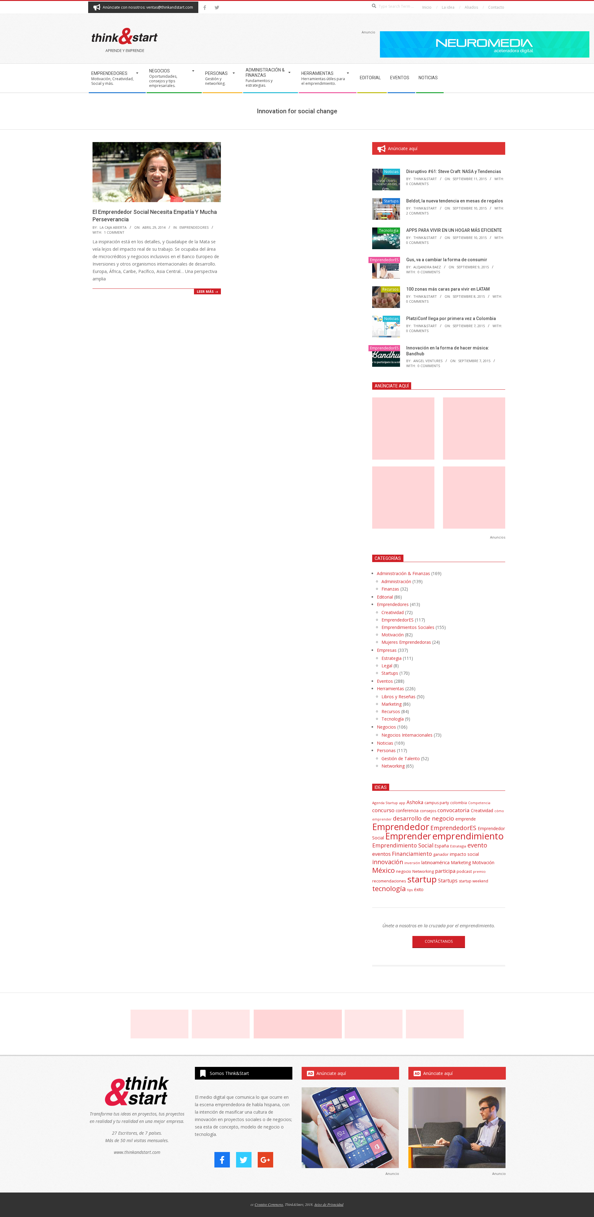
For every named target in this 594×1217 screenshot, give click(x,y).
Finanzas (390, 589)
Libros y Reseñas (398, 696)
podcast (464, 871)
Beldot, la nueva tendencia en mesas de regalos (454, 200)
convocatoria (453, 810)
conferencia (407, 810)
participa (445, 871)
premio (479, 871)
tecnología (389, 888)
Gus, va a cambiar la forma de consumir (446, 259)
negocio (403, 871)
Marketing (391, 704)
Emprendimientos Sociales (407, 627)
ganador (441, 854)
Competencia (479, 802)
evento (477, 845)
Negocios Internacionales (407, 735)
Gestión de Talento (400, 758)
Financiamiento (412, 853)
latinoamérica (435, 862)
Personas (386, 750)
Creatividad (392, 612)
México (383, 870)
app (402, 802)
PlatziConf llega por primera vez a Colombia (451, 318)
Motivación (392, 635)
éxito (419, 889)
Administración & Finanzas (403, 573)
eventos (381, 854)
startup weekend (473, 881)
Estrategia (391, 658)
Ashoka (415, 802)
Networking (393, 766)
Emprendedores (393, 604)
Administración (396, 581)
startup (422, 879)
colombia (458, 802)
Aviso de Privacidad (328, 1204)
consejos (428, 810)
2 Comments (417, 213)
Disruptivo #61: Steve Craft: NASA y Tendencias (453, 171)
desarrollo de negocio (423, 818)
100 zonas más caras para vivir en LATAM (448, 289)
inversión (412, 862)
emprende (465, 819)
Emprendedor (400, 827)
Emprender (408, 836)
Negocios (386, 727)
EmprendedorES (194, 227)
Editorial (385, 597)
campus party (436, 802)
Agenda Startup (385, 802)
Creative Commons (269, 1204)
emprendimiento (468, 836)
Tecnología (388, 230)
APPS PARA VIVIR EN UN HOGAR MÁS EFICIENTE (454, 230)
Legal (386, 666)
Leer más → (207, 291)
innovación (387, 862)
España (442, 846)
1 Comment (114, 232)
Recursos (390, 289)
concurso (383, 810)
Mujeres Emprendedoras (406, 642)
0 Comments (417, 183)
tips (410, 889)
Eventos (385, 681)
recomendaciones (389, 881)
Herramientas (390, 688)
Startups (391, 201)
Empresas (387, 650)
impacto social (464, 854)
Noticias (391, 171)
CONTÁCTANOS (439, 941)
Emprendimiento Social (402, 845)
